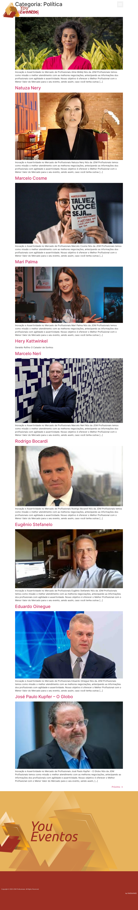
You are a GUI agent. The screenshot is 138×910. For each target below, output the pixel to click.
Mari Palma (26, 261)
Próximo (117, 786)
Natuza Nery (28, 87)
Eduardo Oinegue (33, 606)
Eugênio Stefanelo (33, 524)
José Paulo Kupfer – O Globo (44, 696)
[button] (120, 4)
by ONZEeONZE (131, 893)
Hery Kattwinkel (31, 341)
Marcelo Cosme (31, 178)
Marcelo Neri (28, 353)
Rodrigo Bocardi (31, 441)
